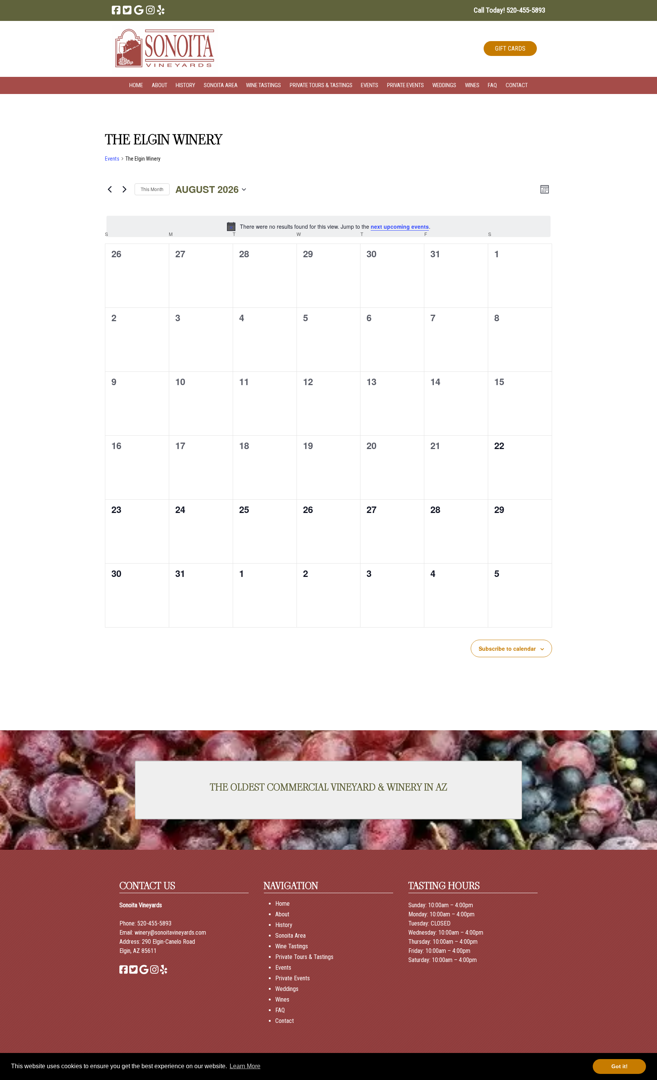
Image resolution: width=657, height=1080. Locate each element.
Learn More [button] (245, 1066)
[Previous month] (109, 189)
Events (369, 85)
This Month (152, 189)
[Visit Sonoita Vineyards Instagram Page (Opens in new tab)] (150, 10)
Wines (472, 85)
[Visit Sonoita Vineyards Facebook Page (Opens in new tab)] (116, 10)
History (185, 85)
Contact (517, 85)
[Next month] (124, 189)
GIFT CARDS (510, 48)
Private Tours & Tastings (321, 85)
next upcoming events (400, 226)
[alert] (328, 226)
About (159, 85)
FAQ (492, 85)
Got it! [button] (619, 1066)
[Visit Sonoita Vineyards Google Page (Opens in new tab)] (139, 10)
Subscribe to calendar (507, 648)
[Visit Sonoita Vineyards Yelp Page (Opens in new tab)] (161, 10)
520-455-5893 (154, 923)
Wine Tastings (263, 85)
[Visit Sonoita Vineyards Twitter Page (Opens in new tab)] (127, 10)
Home (136, 85)
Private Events (405, 85)
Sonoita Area (221, 85)
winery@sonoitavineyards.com (170, 932)
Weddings (444, 85)
